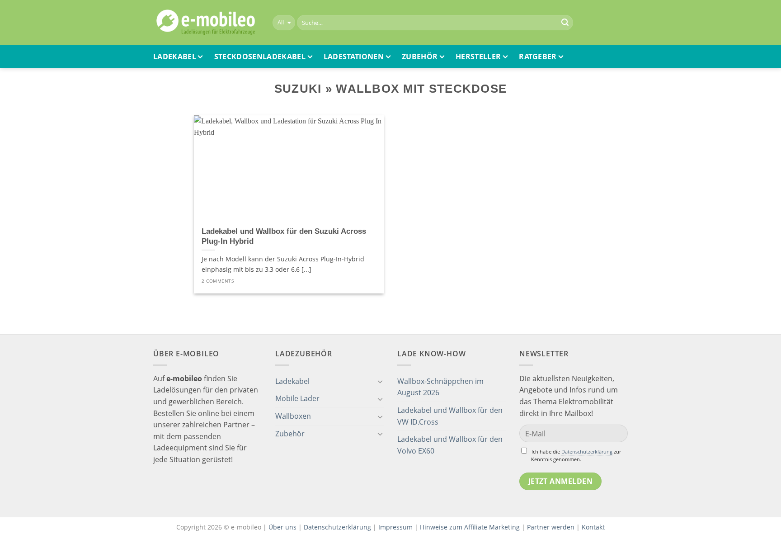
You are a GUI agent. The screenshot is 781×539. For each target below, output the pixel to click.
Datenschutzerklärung (586, 451)
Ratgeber (538, 56)
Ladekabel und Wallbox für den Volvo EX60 (450, 445)
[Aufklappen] (380, 381)
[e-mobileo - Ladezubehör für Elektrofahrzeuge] (206, 23)
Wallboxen (293, 416)
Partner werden (550, 527)
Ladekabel (174, 56)
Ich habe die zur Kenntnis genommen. (576, 455)
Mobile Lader (297, 398)
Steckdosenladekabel (260, 56)
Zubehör (420, 56)
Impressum (395, 527)
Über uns (283, 527)
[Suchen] (565, 22)
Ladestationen (354, 56)
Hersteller (478, 56)
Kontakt (593, 527)
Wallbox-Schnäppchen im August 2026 (440, 387)
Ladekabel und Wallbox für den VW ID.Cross (450, 416)
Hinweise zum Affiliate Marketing (470, 527)
